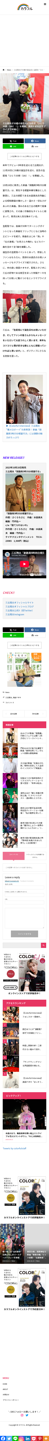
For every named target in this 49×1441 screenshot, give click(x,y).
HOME (5, 1384)
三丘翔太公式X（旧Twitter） (19, 610)
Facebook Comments (27, 881)
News (14, 132)
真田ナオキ (17, 697)
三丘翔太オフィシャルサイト (19, 602)
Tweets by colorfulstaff (14, 1148)
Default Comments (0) (12, 881)
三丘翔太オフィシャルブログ (19, 606)
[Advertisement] (24, 40)
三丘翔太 (8, 697)
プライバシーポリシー (11, 1400)
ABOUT (5, 1389)
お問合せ (6, 1394)
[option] (12, 1244)
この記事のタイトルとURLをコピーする (24, 156)
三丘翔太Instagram (14, 614)
